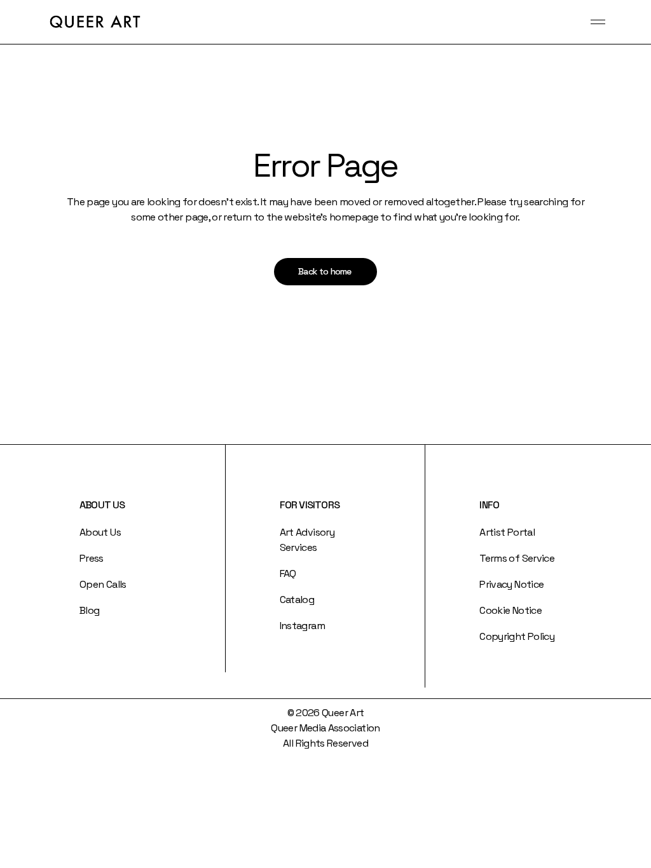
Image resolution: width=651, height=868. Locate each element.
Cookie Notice (510, 610)
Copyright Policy (516, 636)
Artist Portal (507, 532)
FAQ (288, 573)
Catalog (297, 599)
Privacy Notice (511, 584)
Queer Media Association (325, 728)
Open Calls (103, 584)
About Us (100, 532)
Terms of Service (516, 558)
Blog (89, 610)
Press (91, 558)
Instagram (302, 625)
